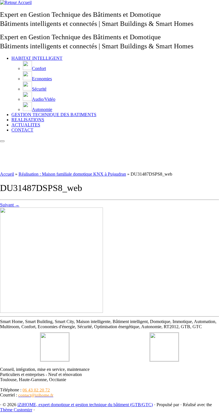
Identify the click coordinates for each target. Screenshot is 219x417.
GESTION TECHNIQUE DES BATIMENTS (53, 114)
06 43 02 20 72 (36, 390)
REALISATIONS (27, 119)
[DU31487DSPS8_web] (51, 311)
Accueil (7, 174)
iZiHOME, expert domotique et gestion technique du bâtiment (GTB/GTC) (85, 404)
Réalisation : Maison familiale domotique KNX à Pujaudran (72, 174)
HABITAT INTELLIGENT (36, 58)
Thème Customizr (16, 409)
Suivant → (9, 204)
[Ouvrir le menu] (2, 141)
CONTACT (22, 130)
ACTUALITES (25, 124)
